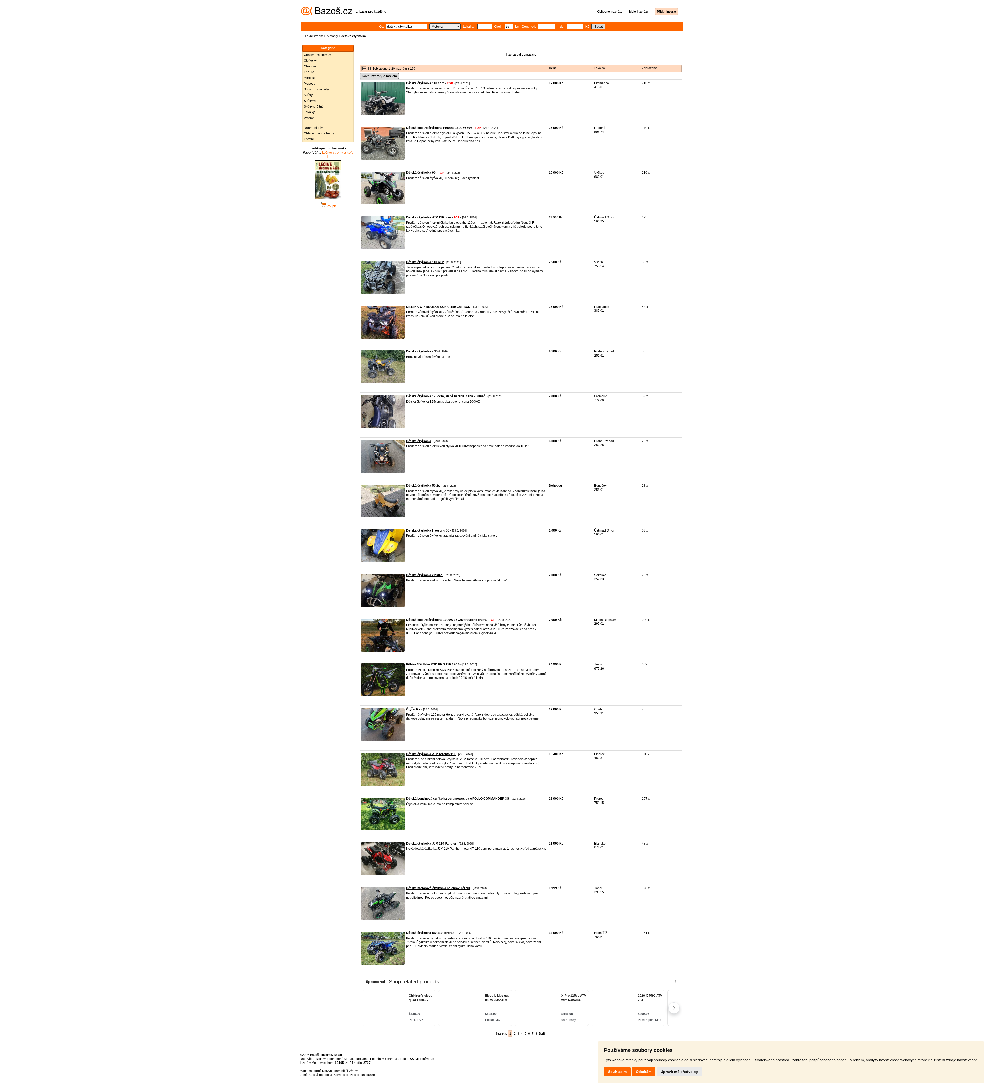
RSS (410, 1059)
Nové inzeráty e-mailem (379, 76)
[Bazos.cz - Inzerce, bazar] (326, 14)
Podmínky (377, 1059)
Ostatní (309, 139)
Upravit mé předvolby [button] (679, 1072)
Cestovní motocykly (317, 55)
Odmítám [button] (643, 1072)
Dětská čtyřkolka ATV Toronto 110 (431, 754)
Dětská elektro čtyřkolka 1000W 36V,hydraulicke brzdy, (446, 620)
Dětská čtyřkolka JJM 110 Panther (431, 843)
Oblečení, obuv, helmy (319, 133)
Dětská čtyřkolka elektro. (424, 575)
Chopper (310, 66)
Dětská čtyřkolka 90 (421, 172)
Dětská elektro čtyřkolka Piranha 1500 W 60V (439, 128)
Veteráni (309, 118)
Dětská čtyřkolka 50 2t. (423, 485)
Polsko (354, 1075)
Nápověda (307, 1059)
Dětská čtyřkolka (418, 351)
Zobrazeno (649, 68)
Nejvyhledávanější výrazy (340, 1071)
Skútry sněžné (314, 106)
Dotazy (320, 1059)
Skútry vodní (312, 101)
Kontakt (349, 1059)
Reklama (362, 1059)
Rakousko (368, 1075)
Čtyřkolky (310, 61)
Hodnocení (334, 1059)
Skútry (308, 95)
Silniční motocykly (316, 89)
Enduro (309, 72)
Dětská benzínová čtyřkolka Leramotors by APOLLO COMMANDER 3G (457, 798)
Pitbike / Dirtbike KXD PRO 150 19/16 (433, 664)
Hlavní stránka (314, 36)
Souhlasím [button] (617, 1072)
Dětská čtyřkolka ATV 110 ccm (428, 217)
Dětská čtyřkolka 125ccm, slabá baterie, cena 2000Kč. (446, 396)
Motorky (332, 36)
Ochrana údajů (395, 1059)
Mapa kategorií (310, 1071)
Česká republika (320, 1075)
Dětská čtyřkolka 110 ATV (425, 262)
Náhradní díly (313, 128)
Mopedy (309, 83)
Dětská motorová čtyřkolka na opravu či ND (438, 888)
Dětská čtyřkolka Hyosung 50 (427, 530)
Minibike (310, 78)
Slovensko (341, 1075)
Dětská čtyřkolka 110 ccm (425, 83)
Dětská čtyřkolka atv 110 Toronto (430, 933)
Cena (553, 68)
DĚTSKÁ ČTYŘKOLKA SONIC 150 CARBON (438, 307)
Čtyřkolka (413, 709)
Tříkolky (309, 112)
